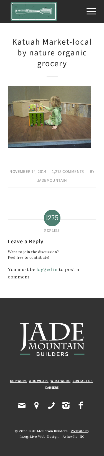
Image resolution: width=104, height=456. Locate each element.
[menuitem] (88, 11)
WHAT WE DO (60, 381)
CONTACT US (83, 381)
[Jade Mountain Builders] (43, 11)
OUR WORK (18, 381)
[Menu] (88, 11)
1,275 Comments (68, 172)
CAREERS (52, 387)
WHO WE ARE (39, 381)
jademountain (52, 180)
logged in (47, 269)
